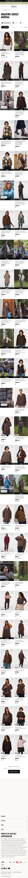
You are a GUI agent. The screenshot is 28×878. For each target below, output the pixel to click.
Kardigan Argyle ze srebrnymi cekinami (6, 174)
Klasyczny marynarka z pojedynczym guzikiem (19, 113)
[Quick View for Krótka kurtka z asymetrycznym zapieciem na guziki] (26, 351)
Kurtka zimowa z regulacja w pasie (6, 526)
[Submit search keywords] (2, 9)
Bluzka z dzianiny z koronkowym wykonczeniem (20, 727)
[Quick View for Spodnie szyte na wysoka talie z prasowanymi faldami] (26, 203)
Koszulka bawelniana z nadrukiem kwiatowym (19, 699)
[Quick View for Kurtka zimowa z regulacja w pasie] (12, 525)
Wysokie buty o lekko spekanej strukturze (19, 144)
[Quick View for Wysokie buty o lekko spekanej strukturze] (26, 143)
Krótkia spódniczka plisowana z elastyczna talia (20, 756)
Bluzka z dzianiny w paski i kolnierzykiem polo (6, 584)
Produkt (21, 27)
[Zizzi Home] (14, 6)
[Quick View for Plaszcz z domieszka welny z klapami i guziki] (26, 321)
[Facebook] (4, 868)
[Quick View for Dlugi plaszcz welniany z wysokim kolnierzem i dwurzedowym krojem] (12, 291)
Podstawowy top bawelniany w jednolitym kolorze (5, 53)
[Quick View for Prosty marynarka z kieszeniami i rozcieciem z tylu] (12, 321)
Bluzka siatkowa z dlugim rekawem (5, 233)
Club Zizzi (3, 820)
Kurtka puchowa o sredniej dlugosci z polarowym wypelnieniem (6, 381)
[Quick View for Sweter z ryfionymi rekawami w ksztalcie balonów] (26, 525)
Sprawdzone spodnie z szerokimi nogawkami (19, 292)
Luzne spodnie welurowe (19, 670)
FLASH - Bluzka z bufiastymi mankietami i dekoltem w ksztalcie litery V (20, 409)
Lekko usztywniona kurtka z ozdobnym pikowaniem (20, 438)
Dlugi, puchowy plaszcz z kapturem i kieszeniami (19, 497)
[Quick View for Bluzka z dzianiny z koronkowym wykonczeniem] (26, 727)
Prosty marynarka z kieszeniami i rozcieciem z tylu (5, 322)
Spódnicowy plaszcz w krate (20, 232)
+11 (7, 57)
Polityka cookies (4, 873)
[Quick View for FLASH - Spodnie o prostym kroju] (12, 612)
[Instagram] (2, 868)
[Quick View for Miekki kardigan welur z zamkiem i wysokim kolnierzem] (12, 698)
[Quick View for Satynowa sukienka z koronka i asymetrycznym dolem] (26, 640)
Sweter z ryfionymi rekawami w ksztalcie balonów (20, 526)
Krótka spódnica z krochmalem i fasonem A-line (5, 262)
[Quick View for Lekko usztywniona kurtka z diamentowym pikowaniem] (26, 467)
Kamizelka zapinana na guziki (20, 380)
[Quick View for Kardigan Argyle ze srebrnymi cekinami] (12, 173)
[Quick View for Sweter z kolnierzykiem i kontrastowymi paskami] (26, 53)
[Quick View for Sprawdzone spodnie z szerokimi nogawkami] (26, 291)
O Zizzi (2, 829)
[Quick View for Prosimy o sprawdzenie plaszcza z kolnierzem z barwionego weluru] (26, 262)
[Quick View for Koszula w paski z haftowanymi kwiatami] (26, 173)
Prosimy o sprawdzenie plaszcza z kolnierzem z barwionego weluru (19, 262)
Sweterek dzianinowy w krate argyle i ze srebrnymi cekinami (6, 143)
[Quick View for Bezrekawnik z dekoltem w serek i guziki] (12, 670)
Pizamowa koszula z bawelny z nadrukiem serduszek (6, 727)
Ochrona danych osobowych (6, 872)
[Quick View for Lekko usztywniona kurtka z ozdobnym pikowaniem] (26, 437)
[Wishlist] (12, 33)
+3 (7, 616)
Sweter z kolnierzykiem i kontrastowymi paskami (19, 54)
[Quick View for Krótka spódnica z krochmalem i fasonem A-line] (12, 262)
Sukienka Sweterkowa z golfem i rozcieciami (19, 583)
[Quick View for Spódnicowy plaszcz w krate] (26, 232)
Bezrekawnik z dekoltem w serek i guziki (6, 671)
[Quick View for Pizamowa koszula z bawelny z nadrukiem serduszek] (12, 727)
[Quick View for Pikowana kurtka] (12, 437)
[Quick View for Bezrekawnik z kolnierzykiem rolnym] (12, 83)
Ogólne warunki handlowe (17, 872)
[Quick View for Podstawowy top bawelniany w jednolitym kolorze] (12, 52)
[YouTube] (9, 868)
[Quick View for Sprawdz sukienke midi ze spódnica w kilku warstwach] (12, 351)
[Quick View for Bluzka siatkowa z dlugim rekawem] (12, 232)
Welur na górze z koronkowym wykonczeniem (6, 642)
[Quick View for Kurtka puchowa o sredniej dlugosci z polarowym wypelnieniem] (12, 380)
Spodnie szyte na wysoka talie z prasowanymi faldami (20, 203)
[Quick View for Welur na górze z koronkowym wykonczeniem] (12, 641)
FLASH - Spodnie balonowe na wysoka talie (6, 554)
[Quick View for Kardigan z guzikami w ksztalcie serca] (12, 755)
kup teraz (4, 107)
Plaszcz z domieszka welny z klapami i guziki (20, 322)
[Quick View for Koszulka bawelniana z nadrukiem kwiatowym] (26, 698)
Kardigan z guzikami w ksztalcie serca (5, 756)
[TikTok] (7, 868)
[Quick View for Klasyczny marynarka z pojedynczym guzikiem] (26, 113)
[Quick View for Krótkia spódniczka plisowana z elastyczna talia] (26, 755)
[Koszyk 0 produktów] (26, 6)
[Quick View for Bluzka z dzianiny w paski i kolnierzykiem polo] (12, 583)
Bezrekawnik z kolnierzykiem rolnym (6, 84)
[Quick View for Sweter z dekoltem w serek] (12, 467)
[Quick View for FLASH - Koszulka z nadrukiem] (26, 612)
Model (26, 27)
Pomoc (2, 825)
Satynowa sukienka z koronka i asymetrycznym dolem (19, 641)
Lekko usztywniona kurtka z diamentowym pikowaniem (20, 468)
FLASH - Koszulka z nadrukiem (18, 612)
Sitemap (9, 873)
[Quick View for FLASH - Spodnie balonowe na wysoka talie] (12, 554)
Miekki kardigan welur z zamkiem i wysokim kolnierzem (5, 699)
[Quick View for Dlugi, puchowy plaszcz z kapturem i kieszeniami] (26, 497)
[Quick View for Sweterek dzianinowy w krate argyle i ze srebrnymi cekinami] (12, 142)
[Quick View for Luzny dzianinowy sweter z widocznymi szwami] (26, 554)
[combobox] (14, 9)
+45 (22, 616)
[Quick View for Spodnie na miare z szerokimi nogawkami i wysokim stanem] (26, 83)
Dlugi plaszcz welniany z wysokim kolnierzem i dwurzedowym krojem (5, 292)
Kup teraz (4, 197)
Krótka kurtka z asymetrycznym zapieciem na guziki (20, 351)
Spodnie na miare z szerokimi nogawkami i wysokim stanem (19, 84)
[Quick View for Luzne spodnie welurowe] (26, 670)
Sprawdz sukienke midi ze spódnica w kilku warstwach (6, 351)
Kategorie (3, 816)
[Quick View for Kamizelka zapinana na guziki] (26, 380)
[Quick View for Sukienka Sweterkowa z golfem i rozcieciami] (26, 582)
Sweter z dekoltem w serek (6, 467)
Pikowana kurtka (4, 437)
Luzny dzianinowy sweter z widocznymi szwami (20, 554)
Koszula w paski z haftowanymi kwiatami (19, 174)
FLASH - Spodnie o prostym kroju (6, 612)
